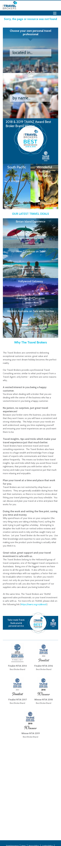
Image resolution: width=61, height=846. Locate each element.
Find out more (17, 204)
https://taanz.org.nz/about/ (34, 604)
